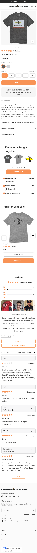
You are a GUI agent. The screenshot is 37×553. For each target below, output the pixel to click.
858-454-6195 (7, 518)
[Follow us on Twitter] (6, 496)
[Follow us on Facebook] (2, 496)
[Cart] (35, 6)
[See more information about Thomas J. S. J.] (32, 450)
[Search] (32, 6)
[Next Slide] (34, 305)
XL (25, 75)
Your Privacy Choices (13, 548)
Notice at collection (7, 551)
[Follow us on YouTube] (14, 496)
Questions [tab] (17, 336)
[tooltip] (25, 314)
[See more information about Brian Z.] (32, 409)
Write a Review (22, 346)
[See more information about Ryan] (32, 359)
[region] (18, 305)
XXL (32, 75)
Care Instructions (7, 134)
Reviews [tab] (6, 336)
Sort (19, 352)
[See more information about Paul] (32, 388)
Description (5, 101)
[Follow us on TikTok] (18, 496)
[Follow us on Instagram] (10, 496)
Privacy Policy (26, 514)
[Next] (35, 47)
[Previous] (2, 47)
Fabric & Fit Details (8, 129)
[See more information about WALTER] (32, 432)
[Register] (33, 510)
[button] (11, 50)
